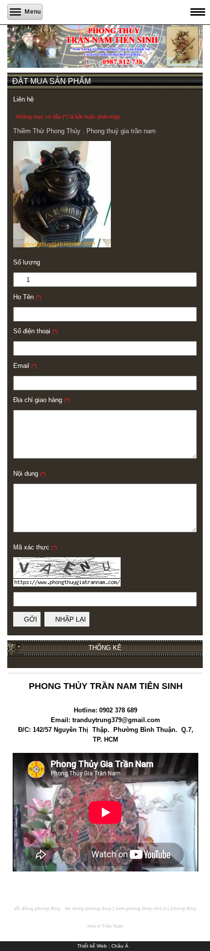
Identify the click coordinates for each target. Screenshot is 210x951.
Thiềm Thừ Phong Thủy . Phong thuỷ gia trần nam (84, 131)
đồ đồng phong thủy (37, 908)
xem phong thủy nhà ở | (142, 908)
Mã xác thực (35, 547)
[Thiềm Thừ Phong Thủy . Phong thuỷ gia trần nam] (62, 245)
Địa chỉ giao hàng (41, 400)
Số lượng (26, 262)
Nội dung (29, 473)
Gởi (29, 619)
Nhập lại (69, 619)
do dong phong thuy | (89, 908)
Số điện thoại (35, 331)
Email (25, 365)
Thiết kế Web (92, 946)
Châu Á (119, 946)
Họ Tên (27, 297)
